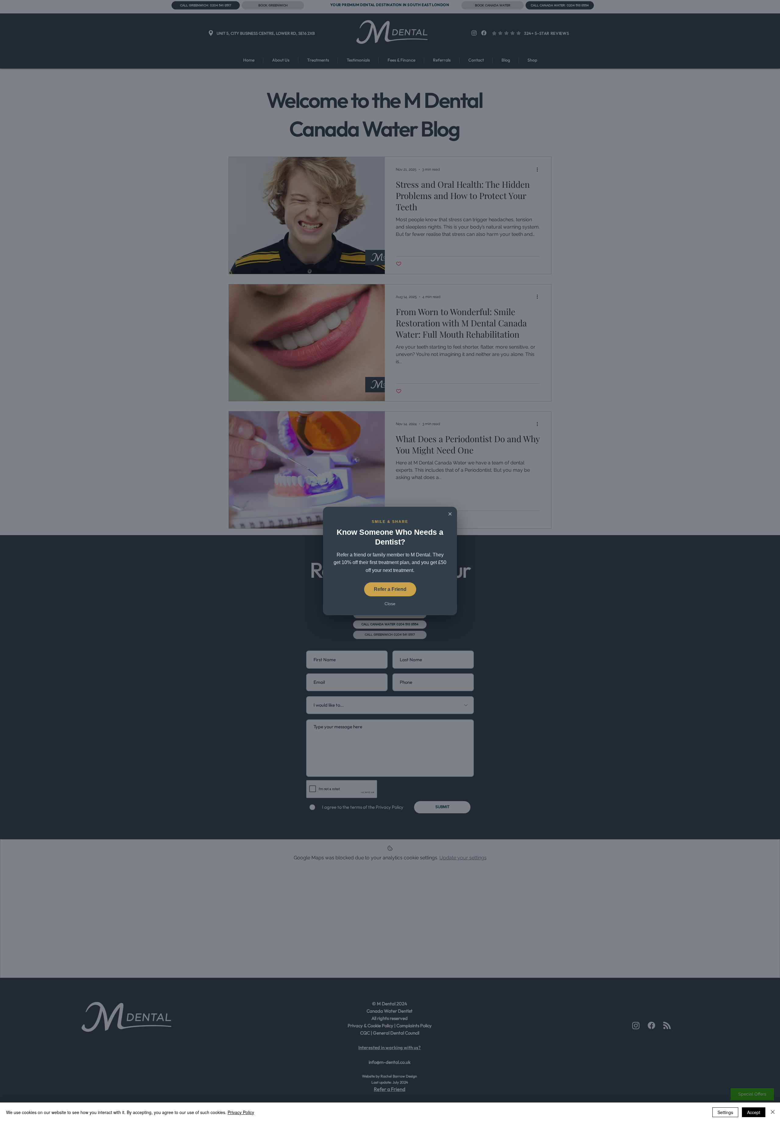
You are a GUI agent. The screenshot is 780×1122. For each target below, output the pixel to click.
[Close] (772, 1112)
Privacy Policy (241, 1112)
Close (390, 603)
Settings (725, 1112)
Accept (753, 1112)
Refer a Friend (390, 589)
